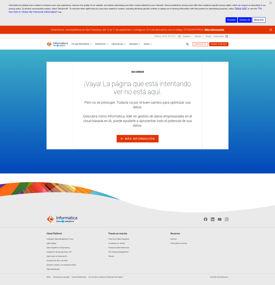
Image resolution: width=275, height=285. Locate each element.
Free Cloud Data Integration (118, 239)
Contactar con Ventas (116, 243)
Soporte (198, 36)
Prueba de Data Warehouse (118, 248)
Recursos (175, 233)
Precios (208, 36)
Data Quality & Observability (57, 256)
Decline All (244, 20)
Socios (147, 44)
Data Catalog (51, 243)
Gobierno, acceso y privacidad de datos (61, 265)
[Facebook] (205, 219)
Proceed (231, 20)
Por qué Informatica (80, 44)
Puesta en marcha (117, 233)
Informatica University (178, 243)
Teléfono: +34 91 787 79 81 (165, 36)
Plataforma (100, 44)
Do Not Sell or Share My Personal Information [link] (106, 277)
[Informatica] (57, 44)
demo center (219, 44)
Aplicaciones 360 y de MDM (57, 261)
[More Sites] (226, 36)
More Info (259, 20)
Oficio (49, 277)
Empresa (186, 36)
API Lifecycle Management (118, 252)
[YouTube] (219, 219)
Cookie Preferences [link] (79, 277)
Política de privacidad (61, 277)
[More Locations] (179, 36)
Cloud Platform (54, 233)
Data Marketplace (53, 269)
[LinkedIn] (212, 219)
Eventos (173, 239)
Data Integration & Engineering (58, 248)
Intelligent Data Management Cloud (60, 239)
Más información (214, 29)
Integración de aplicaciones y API (59, 252)
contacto (200, 44)
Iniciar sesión (219, 36)
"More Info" (241, 8)
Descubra (133, 44)
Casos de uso (117, 44)
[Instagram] (226, 219)
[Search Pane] (187, 44)
